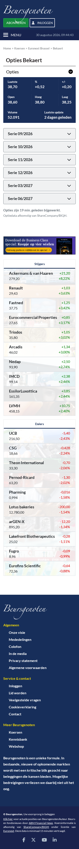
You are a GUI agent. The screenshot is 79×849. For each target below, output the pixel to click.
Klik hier (8, 819)
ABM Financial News (41, 823)
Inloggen (15, 686)
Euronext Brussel (39, 48)
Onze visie (17, 632)
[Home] (39, 612)
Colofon (15, 646)
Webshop (16, 746)
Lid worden (17, 693)
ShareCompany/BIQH (36, 827)
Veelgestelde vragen (25, 700)
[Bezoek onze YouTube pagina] (44, 839)
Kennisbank (18, 739)
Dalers (39, 424)
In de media (18, 653)
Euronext (8, 831)
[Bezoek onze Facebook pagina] (23, 839)
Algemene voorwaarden (28, 667)
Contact (15, 714)
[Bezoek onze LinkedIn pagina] (55, 839)
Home (7, 48)
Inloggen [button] (45, 23)
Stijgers (39, 264)
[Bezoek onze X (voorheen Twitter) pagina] (33, 839)
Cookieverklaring (22, 707)
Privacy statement (23, 660)
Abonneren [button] (16, 23)
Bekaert (58, 48)
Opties (12, 71)
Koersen (19, 48)
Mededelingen (20, 639)
